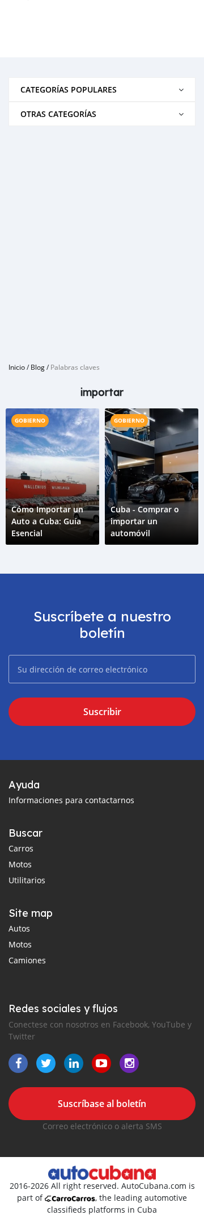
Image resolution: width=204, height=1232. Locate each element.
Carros (20, 848)
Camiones (27, 960)
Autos (19, 928)
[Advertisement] (102, 239)
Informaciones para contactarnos (71, 800)
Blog (38, 366)
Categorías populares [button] (68, 89)
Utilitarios (26, 880)
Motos (20, 864)
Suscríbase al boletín (102, 1103)
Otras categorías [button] (58, 113)
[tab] (102, 89)
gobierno (30, 420)
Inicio (16, 366)
